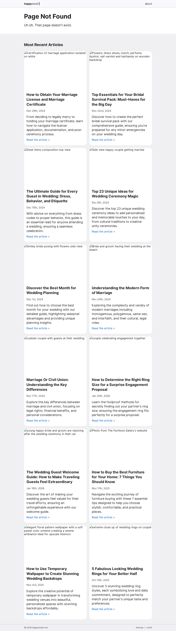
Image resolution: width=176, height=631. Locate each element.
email (149, 627)
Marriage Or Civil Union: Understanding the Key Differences (47, 385)
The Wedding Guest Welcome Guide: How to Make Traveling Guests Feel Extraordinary (52, 477)
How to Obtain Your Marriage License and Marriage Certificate (52, 99)
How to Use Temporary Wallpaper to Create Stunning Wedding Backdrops (52, 574)
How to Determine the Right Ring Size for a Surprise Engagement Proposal (121, 385)
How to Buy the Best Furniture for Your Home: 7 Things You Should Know (118, 477)
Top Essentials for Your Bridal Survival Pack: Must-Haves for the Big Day (118, 99)
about (148, 3)
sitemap (139, 627)
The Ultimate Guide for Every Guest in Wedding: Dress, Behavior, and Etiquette (52, 196)
